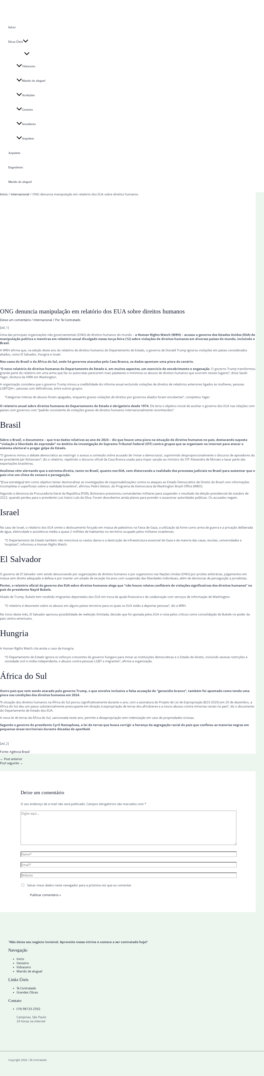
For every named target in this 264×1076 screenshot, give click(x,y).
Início (12, 27)
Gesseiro (27, 109)
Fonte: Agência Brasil (15, 752)
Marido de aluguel (33, 80)
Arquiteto (28, 138)
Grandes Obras (27, 992)
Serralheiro (29, 124)
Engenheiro (15, 167)
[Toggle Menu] (26, 54)
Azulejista (28, 95)
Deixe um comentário (15, 320)
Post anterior (11, 759)
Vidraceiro (28, 66)
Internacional (43, 320)
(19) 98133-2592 (28, 1009)
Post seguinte (11, 763)
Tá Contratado (26, 988)
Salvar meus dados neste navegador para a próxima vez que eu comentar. (79, 885)
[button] (25, 41)
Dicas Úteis (15, 41)
